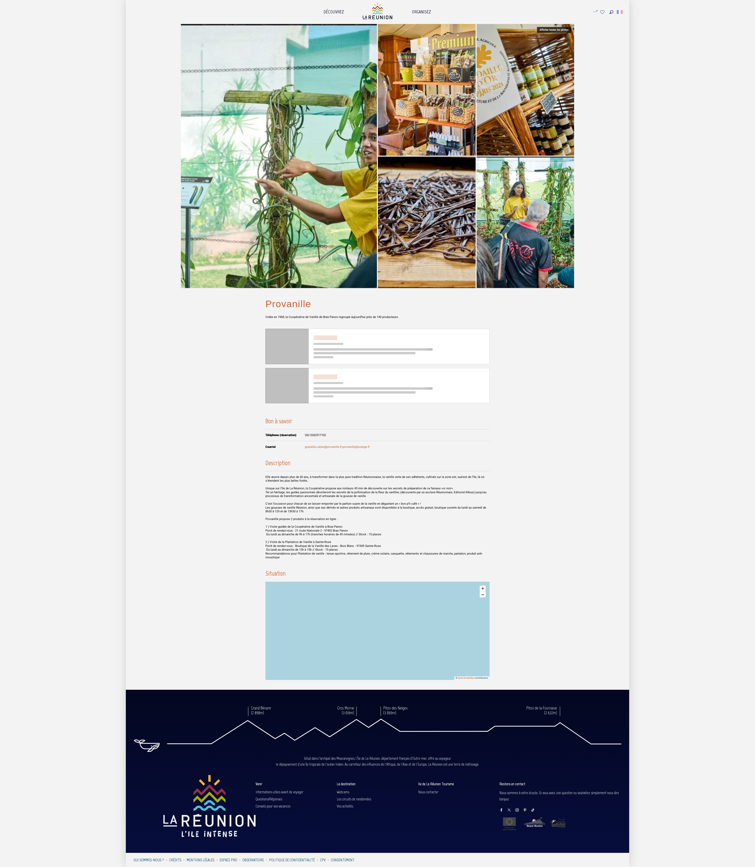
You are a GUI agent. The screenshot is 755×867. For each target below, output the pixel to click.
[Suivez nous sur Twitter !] (511, 810)
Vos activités (345, 806)
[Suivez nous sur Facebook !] (503, 810)
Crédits (175, 860)
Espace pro (228, 860)
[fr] (620, 12)
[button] (611, 12)
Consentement (342, 860)
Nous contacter (428, 792)
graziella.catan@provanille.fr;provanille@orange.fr (337, 447)
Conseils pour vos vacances (273, 806)
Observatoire (253, 860)
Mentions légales (200, 860)
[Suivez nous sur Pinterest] (527, 810)
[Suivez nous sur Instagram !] (519, 810)
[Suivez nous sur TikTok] (535, 810)
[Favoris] (603, 12)
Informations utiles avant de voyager (279, 792)
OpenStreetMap (466, 678)
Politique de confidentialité (292, 860)
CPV (323, 860)
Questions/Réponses (269, 799)
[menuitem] (334, 11)
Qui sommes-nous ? (149, 860)
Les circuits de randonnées (354, 799)
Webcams (343, 792)
